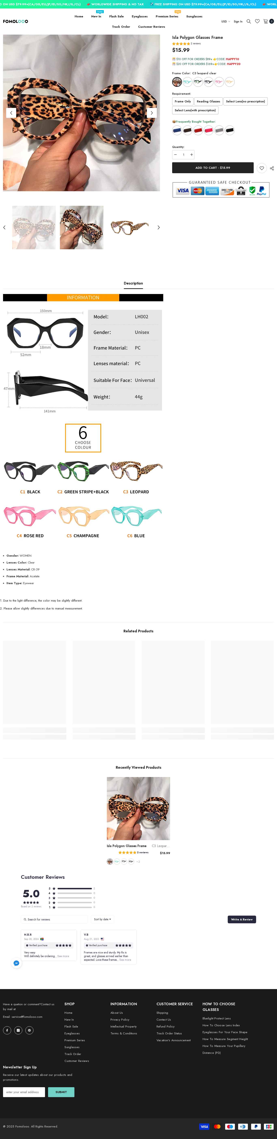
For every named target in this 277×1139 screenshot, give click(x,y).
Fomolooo (22, 1126)
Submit (61, 1092)
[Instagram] (18, 1030)
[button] (11, 113)
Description (133, 283)
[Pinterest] (29, 1030)
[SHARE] (270, 168)
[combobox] (102, 919)
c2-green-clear (124, 862)
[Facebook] (7, 1030)
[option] (81, 113)
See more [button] (63, 956)
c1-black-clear (131, 862)
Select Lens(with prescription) (195, 110)
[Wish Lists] (257, 21)
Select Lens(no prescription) (245, 101)
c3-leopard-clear (110, 862)
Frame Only (183, 101)
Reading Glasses (208, 101)
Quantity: (178, 147)
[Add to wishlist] (262, 168)
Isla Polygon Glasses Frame (138, 846)
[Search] (248, 21)
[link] (34, 730)
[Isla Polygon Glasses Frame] (138, 808)
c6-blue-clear (117, 862)
